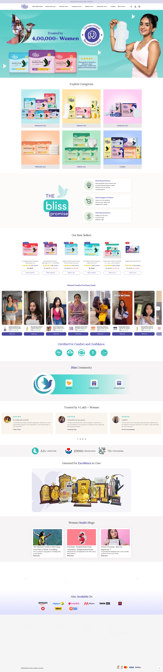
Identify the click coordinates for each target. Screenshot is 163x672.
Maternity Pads (61, 645)
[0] (139, 7)
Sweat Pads (60, 633)
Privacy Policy (87, 630)
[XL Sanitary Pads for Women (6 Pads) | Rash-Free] (30, 249)
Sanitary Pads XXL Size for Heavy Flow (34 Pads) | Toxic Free (71, 262)
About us (85, 645)
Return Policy (87, 636)
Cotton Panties (61, 648)
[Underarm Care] (122, 106)
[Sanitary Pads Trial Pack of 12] (133, 249)
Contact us (86, 656)
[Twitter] (122, 633)
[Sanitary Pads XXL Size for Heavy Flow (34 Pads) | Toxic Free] (71, 249)
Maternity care (40, 167)
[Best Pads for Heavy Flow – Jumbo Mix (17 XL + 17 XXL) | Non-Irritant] (51, 249)
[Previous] (61, 1)
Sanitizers (59, 636)
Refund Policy (87, 639)
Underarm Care (76, 6)
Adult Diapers (61, 642)
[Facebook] (112, 633)
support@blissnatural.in (117, 629)
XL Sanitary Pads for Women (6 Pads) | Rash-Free (30, 262)
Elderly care (81, 167)
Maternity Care (101, 6)
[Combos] (122, 147)
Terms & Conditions (89, 633)
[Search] (131, 6)
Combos (113, 6)
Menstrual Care (50, 6)
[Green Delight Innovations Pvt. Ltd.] (24, 6)
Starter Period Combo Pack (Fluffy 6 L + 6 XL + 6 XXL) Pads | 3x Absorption (112, 262)
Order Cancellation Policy (90, 642)
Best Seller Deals (38, 6)
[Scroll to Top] (160, 663)
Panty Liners (60, 630)
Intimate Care (63, 6)
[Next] (102, 1)
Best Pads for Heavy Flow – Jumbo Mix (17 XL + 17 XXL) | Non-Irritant (51, 262)
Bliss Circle (121, 6)
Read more (36, 555)
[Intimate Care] (81, 106)
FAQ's (85, 648)
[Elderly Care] (81, 147)
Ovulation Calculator (89, 653)
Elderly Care (89, 6)
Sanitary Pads (61, 628)
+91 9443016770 (28, 627)
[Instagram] (117, 633)
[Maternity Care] (40, 147)
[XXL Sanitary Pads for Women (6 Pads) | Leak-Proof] (92, 249)
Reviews (85, 651)
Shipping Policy (87, 628)
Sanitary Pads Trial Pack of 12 (133, 261)
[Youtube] (127, 633)
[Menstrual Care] (40, 106)
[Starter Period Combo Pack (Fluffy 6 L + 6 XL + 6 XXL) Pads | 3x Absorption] (112, 249)
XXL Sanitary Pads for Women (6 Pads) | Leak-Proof (91, 262)
